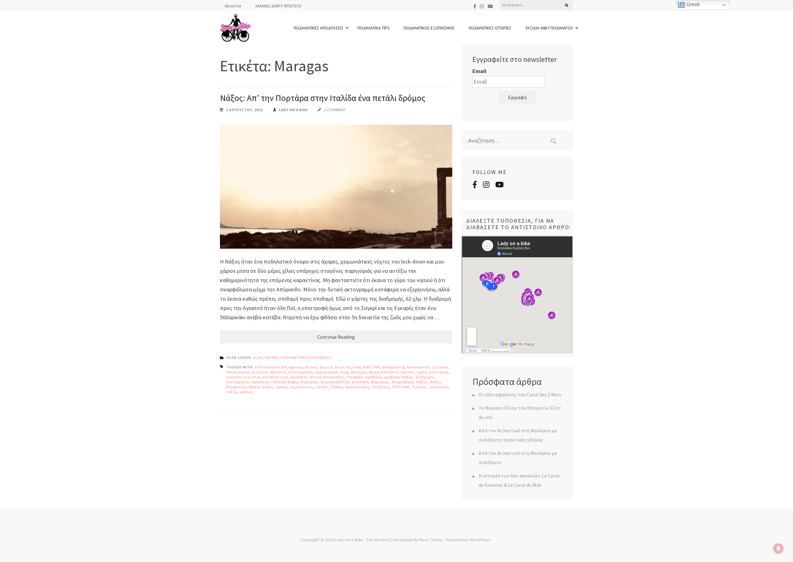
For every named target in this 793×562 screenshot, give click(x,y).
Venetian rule (275, 377)
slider (258, 357)
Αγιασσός (299, 377)
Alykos (311, 367)
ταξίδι (232, 392)
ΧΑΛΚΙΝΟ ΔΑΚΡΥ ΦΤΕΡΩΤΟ (278, 6)
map (344, 372)
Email (479, 71)
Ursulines (252, 377)
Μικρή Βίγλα (403, 382)
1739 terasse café (271, 367)
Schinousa (439, 372)
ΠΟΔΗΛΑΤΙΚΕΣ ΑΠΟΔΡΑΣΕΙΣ (319, 28)
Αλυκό (315, 377)
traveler (233, 377)
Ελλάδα (271, 357)
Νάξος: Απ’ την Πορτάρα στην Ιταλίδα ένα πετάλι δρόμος (322, 97)
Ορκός (282, 387)
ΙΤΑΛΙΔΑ (278, 382)
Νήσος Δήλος (261, 387)
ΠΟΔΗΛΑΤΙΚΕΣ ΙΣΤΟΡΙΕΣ (490, 28)
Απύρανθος (333, 377)
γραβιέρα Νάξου (399, 377)
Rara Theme (431, 539)
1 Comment (335, 109)
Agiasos (296, 367)
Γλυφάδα (355, 377)
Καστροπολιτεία (335, 382)
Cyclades (440, 367)
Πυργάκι (419, 387)
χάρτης (246, 392)
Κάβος (293, 382)
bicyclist (343, 367)
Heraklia (278, 372)
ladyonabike (326, 372)
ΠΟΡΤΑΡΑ (401, 387)
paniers (408, 372)
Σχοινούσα (439, 387)
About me (233, 6)
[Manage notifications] (778, 548)
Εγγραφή (517, 97)
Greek (692, 4)
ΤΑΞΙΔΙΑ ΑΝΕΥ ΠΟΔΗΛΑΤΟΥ (549, 28)
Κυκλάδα (360, 382)
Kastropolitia (301, 372)
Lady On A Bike (349, 539)
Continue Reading (336, 337)
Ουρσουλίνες (302, 387)
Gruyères (260, 372)
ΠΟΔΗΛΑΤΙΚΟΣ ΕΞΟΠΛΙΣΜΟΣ (429, 28)
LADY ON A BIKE (293, 109)
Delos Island (237, 372)
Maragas (359, 372)
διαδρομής (425, 377)
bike (357, 367)
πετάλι (323, 387)
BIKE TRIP (371, 367)
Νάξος (422, 382)
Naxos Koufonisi (384, 372)
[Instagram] (482, 6)
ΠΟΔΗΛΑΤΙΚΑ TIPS (373, 28)
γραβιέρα (374, 377)
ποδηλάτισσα (357, 387)
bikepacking (393, 367)
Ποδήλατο (381, 387)
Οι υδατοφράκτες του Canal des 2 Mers (520, 394)
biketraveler (418, 367)
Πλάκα (337, 387)
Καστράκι (310, 382)
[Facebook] (474, 6)
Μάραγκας (380, 382)
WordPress (480, 539)
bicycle (326, 367)
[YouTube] (490, 6)
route (422, 372)
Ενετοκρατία (237, 382)
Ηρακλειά (260, 382)
